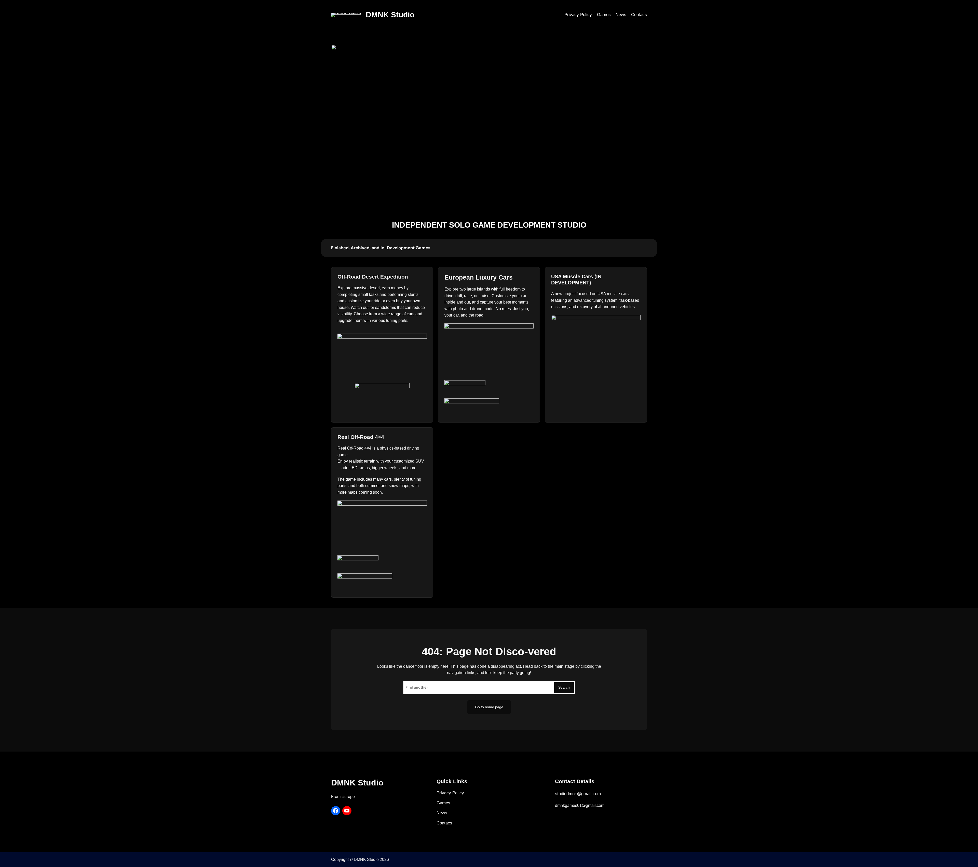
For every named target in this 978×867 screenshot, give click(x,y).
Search (564, 687)
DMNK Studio (390, 14)
